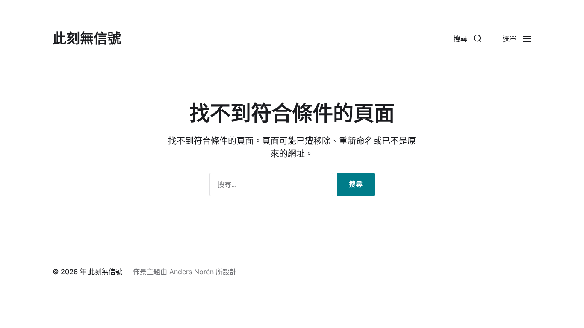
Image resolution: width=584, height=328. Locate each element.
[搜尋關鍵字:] (269, 186)
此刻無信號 (87, 38)
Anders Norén (191, 271)
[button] (467, 38)
